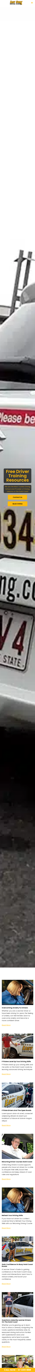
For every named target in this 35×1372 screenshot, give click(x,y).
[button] (32, 2)
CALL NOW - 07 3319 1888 (17, 1369)
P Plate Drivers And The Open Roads (16, 1110)
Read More (6, 1025)
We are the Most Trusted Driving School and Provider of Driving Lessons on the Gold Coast (17, 489)
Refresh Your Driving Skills (12, 1215)
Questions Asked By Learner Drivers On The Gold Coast (16, 1321)
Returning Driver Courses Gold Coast (17, 1162)
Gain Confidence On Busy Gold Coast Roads (17, 1265)
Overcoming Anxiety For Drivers (15, 1008)
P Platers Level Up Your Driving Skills (16, 1061)
